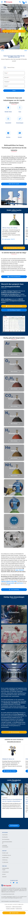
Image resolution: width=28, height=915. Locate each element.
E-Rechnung (4, 859)
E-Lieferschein (5, 862)
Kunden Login (5, 852)
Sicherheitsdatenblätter (7, 841)
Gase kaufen (5, 834)
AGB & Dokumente (16, 906)
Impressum (8, 906)
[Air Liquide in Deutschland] (8, 2)
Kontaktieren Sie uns (6, 855)
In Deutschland (5, 872)
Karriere (4, 874)
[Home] (6, 885)
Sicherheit (4, 876)
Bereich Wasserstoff (11, 724)
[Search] (19, 2)
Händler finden (5, 857)
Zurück (2, 50)
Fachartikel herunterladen (5, 846)
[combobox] (19, 2)
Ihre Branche (5, 837)
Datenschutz (19, 908)
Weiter (25, 50)
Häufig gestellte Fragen (5, 869)
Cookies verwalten (10, 908)
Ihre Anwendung (5, 839)
